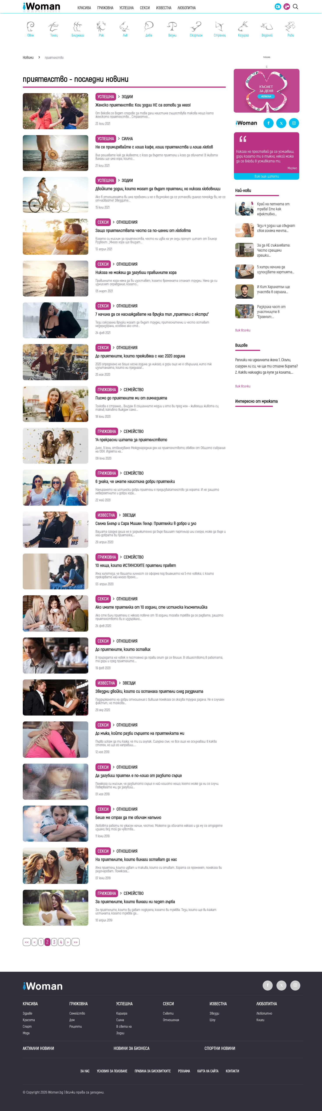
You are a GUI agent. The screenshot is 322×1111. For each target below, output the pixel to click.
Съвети (168, 1013)
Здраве (27, 1013)
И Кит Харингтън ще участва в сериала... (273, 289)
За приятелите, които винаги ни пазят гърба (135, 901)
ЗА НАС (85, 1071)
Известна (163, 7)
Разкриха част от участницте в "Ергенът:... (271, 311)
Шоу (212, 1020)
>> (76, 942)
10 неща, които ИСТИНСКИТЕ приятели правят (136, 565)
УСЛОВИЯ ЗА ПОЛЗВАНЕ (112, 1071)
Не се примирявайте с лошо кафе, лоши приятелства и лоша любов (154, 147)
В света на (124, 1026)
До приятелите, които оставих (123, 649)
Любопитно (264, 1013)
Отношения (171, 1020)
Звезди (214, 1013)
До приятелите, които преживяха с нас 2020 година (140, 356)
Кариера (121, 1013)
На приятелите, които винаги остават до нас (136, 859)
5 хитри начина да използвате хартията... (275, 270)
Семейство (77, 1013)
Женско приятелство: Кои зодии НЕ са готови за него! (143, 105)
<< (27, 942)
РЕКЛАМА (184, 1071)
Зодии (120, 1033)
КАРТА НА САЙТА (207, 1071)
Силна (120, 1020)
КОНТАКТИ (232, 1071)
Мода (26, 1033)
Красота (29, 1020)
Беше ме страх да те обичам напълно (128, 817)
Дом (72, 1020)
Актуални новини (38, 1048)
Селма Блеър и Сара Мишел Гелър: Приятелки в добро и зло (146, 523)
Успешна (127, 7)
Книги (260, 1020)
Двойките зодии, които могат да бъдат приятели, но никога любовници (158, 189)
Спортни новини (220, 1048)
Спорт (27, 1026)
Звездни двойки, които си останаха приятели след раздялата (149, 691)
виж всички (242, 330)
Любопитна (187, 7)
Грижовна (105, 7)
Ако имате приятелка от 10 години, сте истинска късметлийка (151, 607)
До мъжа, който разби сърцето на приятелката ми (140, 733)
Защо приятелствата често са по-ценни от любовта (143, 230)
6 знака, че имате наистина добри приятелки (135, 481)
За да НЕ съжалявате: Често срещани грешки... (273, 250)
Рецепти (75, 1026)
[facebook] (268, 123)
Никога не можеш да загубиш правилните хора (136, 272)
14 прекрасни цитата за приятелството (131, 439)
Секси (145, 7)
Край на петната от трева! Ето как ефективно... (273, 209)
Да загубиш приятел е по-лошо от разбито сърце (139, 775)
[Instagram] (294, 123)
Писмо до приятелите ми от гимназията (131, 398)
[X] (281, 123)
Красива (84, 7)
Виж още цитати (267, 176)
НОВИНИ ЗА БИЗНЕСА (131, 1048)
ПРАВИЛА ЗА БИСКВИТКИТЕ (153, 1071)
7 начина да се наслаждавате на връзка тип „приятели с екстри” (152, 314)
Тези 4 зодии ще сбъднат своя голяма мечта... (276, 228)
